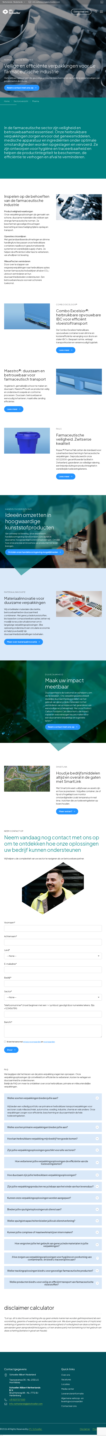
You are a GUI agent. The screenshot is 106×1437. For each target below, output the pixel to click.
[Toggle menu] (101, 12)
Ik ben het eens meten (31, 1042)
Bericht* (8, 1022)
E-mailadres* (10, 963)
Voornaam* (9, 922)
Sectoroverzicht (21, 101)
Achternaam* (10, 936)
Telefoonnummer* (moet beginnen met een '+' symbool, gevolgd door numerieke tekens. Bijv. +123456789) (49, 1007)
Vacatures (66, 1379)
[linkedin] (101, 2)
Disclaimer (85, 1429)
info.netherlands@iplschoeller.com (46, 2)
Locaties (65, 1384)
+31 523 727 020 (17, 1399)
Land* (7, 950)
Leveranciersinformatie (72, 1393)
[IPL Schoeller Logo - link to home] (12, 12)
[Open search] (96, 11)
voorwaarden (49, 1041)
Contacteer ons (69, 1406)
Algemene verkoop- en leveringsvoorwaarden (72, 1400)
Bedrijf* (7, 977)
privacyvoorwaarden (32, 1041)
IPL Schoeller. (35, 1429)
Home (7, 101)
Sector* (8, 991)
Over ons (65, 1374)
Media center (67, 1388)
